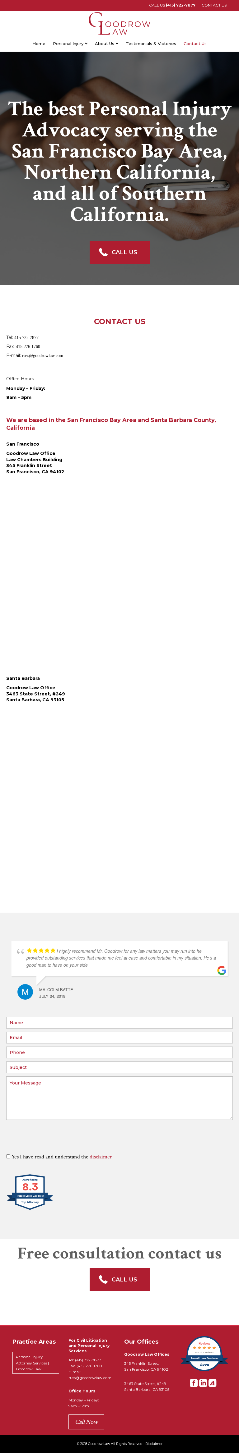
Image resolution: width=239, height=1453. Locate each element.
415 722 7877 (26, 337)
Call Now (86, 1422)
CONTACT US (214, 5)
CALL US (172, 5)
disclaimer (101, 1156)
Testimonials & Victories (151, 43)
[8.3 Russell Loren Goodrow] (30, 1209)
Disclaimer (153, 1444)
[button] (120, 252)
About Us (104, 43)
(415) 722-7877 (88, 1360)
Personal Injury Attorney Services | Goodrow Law (32, 1362)
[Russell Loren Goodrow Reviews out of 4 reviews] (204, 1370)
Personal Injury (68, 43)
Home (38, 43)
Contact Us (195, 43)
